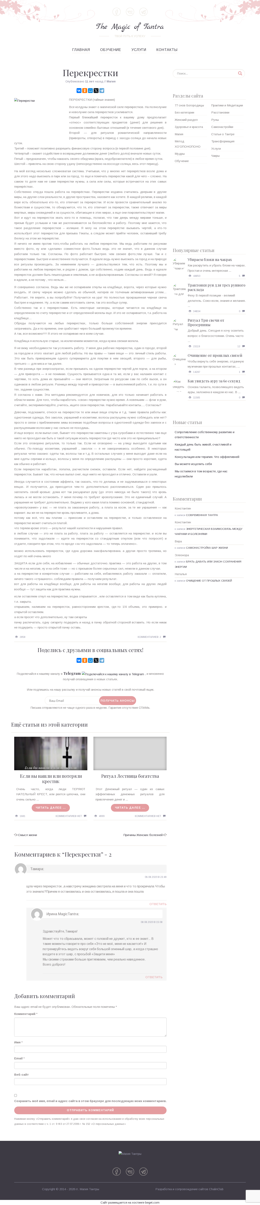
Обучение (110, 50)
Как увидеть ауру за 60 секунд (214, 381)
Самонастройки (222, 127)
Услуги (138, 50)
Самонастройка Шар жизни (207, 547)
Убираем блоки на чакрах (210, 259)
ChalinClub (216, 1189)
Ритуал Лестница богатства (130, 776)
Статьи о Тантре (222, 134)
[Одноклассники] (84, 90)
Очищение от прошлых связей (215, 355)
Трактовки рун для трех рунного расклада (216, 287)
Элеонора (182, 555)
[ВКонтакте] (79, 90)
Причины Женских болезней (143, 835)
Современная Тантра (202, 515)
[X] (96, 90)
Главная (81, 50)
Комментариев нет (69, 816)
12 (238, 346)
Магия (111, 81)
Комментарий (24, 1014)
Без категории (184, 112)
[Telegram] (101, 90)
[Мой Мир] (90, 90)
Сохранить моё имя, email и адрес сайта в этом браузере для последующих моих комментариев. (90, 1101)
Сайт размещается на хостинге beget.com (130, 1202)
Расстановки (220, 112)
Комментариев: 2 (149, 637)
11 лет (89, 81)
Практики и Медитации (227, 105)
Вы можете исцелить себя (193, 464)
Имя (17, 1042)
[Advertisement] (209, 204)
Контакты (167, 50)
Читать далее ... (51, 807)
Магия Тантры (89, 1189)
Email (18, 1058)
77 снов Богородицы (189, 105)
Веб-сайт (21, 1074)
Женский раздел (186, 119)
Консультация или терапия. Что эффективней (207, 457)
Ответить (158, 904)
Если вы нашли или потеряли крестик (51, 778)
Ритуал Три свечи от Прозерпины (206, 322)
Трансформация (222, 141)
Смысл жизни (27, 835)
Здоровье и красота (189, 127)
